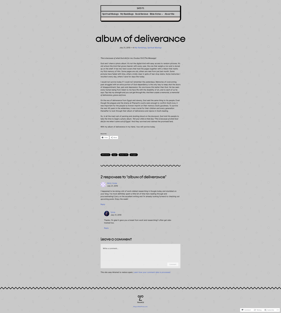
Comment (172, 264)
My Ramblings (140, 47)
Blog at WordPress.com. (140, 306)
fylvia (113, 212)
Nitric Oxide (112, 183)
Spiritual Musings (154, 47)
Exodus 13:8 (123, 155)
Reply (103, 204)
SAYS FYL (140, 8)
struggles (133, 155)
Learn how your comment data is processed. (152, 272)
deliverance (105, 155)
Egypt (114, 155)
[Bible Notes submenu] (162, 14)
